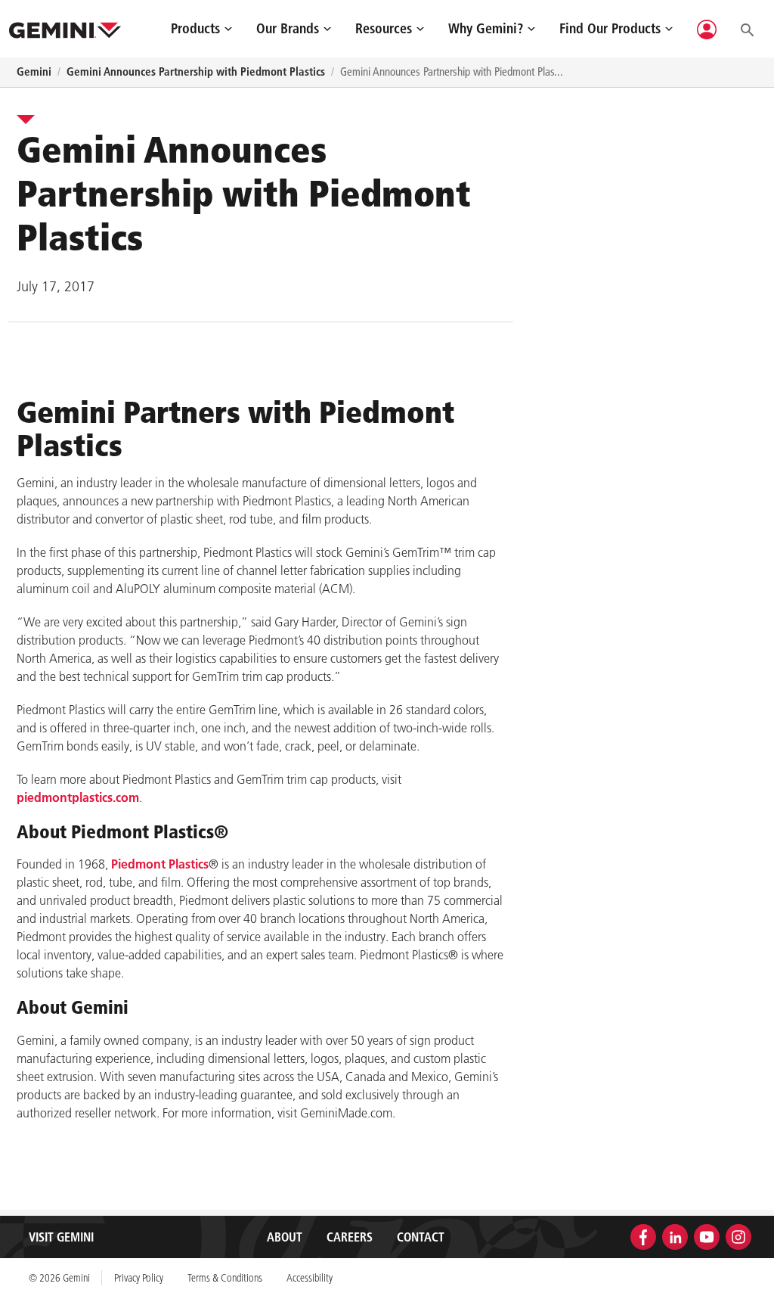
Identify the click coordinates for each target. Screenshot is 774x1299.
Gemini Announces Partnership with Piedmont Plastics (196, 71)
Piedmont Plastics (160, 864)
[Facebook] (643, 1235)
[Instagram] (738, 1235)
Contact (420, 1237)
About (284, 1237)
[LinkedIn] (675, 1235)
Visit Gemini (61, 1237)
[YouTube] (707, 1235)
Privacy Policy (138, 1278)
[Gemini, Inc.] (65, 29)
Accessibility (309, 1278)
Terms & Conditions (224, 1278)
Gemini (34, 71)
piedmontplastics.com (78, 797)
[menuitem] (201, 28)
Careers (350, 1237)
